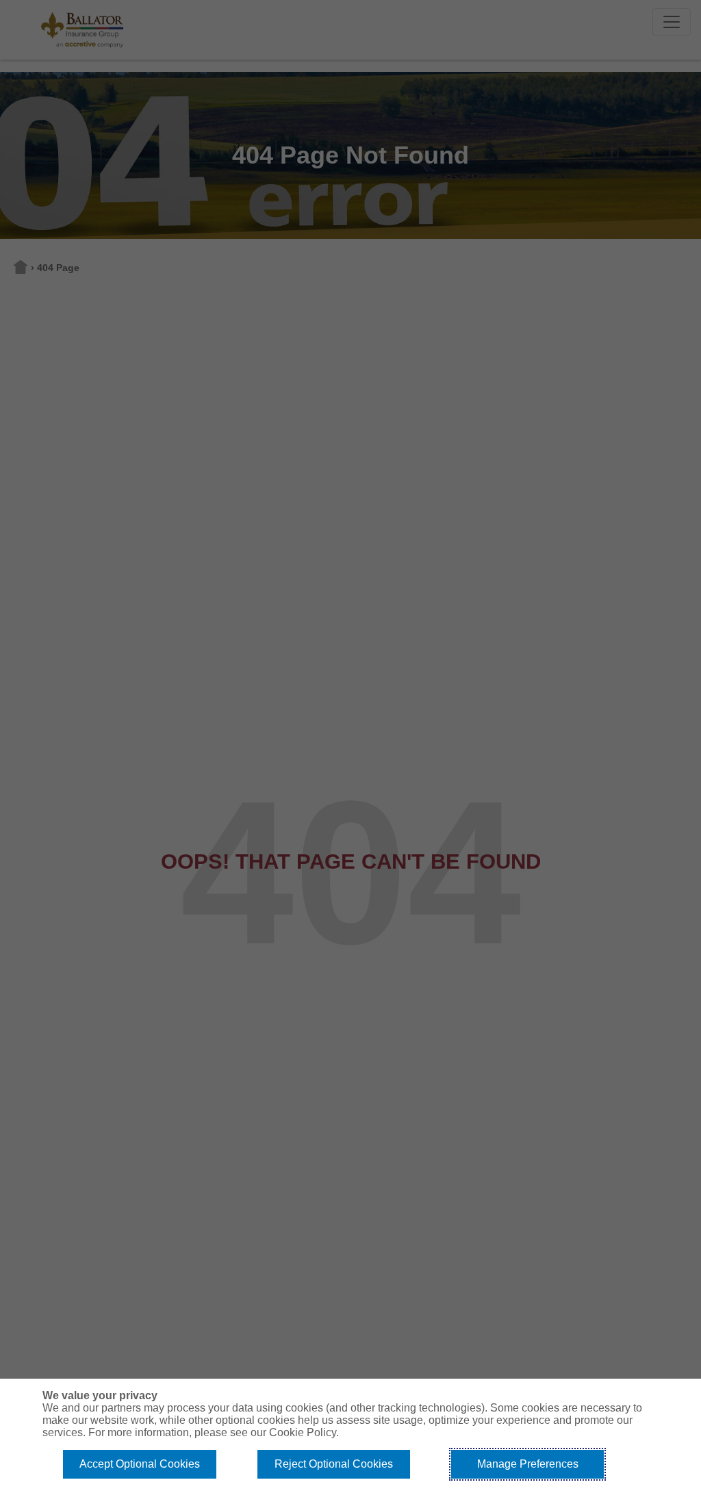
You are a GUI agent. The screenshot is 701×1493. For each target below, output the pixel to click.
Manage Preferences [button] (527, 1464)
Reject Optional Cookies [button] (334, 1464)
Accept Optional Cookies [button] (139, 1464)
